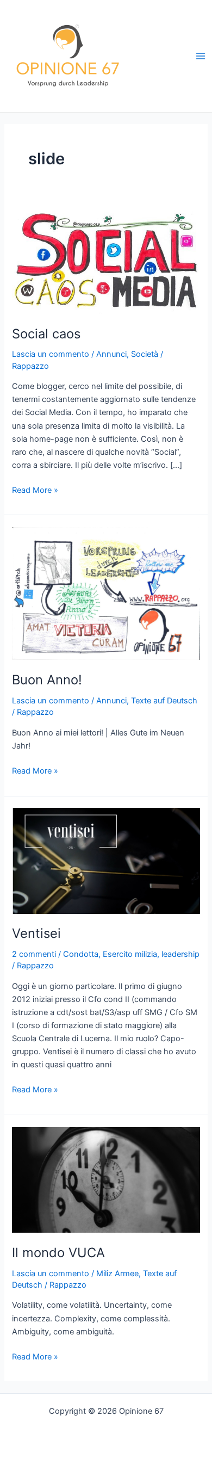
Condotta (80, 954)
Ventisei (36, 933)
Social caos (46, 334)
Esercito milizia (130, 954)
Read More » (35, 491)
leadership (180, 954)
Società (144, 354)
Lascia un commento (50, 354)
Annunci (111, 354)
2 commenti (34, 954)
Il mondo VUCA (58, 1252)
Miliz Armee (117, 1273)
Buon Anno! (47, 680)
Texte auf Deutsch (164, 701)
